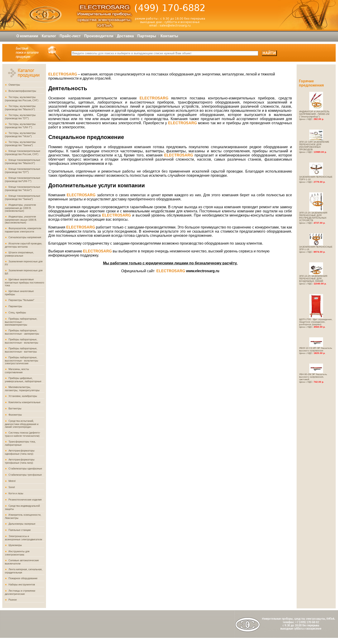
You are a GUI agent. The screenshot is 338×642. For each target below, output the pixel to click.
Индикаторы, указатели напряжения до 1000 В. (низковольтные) (20, 207)
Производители (98, 36)
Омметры (14, 84)
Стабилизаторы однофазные (25, 468)
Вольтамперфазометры (22, 91)
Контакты (169, 36)
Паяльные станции (20, 530)
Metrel (12, 481)
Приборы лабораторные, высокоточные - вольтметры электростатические (21, 360)
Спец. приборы (17, 312)
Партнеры (146, 36)
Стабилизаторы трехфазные (25, 474)
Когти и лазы (16, 493)
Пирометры (15, 306)
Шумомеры (15, 545)
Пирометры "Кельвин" (21, 300)
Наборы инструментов (22, 584)
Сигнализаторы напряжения (25, 237)
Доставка (125, 36)
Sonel (12, 487)
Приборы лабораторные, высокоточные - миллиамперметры (21, 321)
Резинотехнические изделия (25, 499)
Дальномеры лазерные (22, 523)
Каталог (49, 36)
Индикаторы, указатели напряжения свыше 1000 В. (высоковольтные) (21, 219)
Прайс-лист (70, 36)
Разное (13, 599)
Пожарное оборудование (23, 578)
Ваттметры (15, 408)
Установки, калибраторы (23, 396)
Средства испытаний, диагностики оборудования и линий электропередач (21, 423)
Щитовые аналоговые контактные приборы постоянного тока (24, 282)
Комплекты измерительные (24, 402)
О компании (27, 36)
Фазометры (15, 414)
